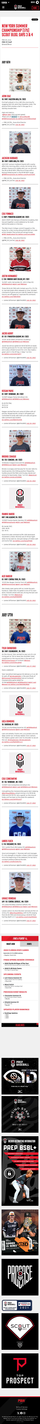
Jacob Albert (7, 333)
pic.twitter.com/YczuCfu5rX (25, 174)
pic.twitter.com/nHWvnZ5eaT (26, 119)
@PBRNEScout (18, 342)
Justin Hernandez (9, 276)
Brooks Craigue (9, 456)
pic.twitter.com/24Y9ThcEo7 (12, 799)
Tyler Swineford (9, 648)
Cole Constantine (9, 778)
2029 (7, 1017)
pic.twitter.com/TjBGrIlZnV (11, 297)
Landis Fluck (7, 841)
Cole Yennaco (7, 213)
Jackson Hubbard (10, 158)
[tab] (11, 944)
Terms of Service (21, 1407)
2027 (7, 1014)
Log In (33, 2)
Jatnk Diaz (6, 96)
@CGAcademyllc (15, 676)
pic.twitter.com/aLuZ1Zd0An (12, 477)
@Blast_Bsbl (7, 114)
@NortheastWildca (8, 793)
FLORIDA (4, 3)
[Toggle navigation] (3, 7)
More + (35, 8)
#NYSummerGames (8, 660)
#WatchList (33, 475)
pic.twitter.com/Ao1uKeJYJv (11, 861)
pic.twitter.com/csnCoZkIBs (25, 234)
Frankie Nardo (8, 514)
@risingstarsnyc (13, 740)
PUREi (22, 1421)
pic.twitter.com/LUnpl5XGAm (26, 917)
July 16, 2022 (19, 125)
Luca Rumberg (8, 721)
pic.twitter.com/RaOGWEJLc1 (12, 742)
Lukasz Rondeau (9, 898)
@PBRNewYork (7, 284)
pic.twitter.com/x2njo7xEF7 (11, 354)
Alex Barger (7, 576)
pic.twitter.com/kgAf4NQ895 (12, 597)
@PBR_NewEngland (8, 234)
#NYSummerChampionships (11, 678)
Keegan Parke (7, 391)
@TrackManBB (25, 117)
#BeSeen (24, 284)
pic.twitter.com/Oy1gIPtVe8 (22, 541)
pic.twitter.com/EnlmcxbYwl (12, 662)
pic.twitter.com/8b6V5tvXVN (12, 420)
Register (7, 955)
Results (8, 998)
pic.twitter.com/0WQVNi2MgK (18, 684)
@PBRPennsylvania (8, 119)
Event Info (13, 955)
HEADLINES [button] (20, 1025)
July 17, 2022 (31, 666)
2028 (7, 1016)
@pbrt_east (16, 284)
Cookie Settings (21, 1409)
